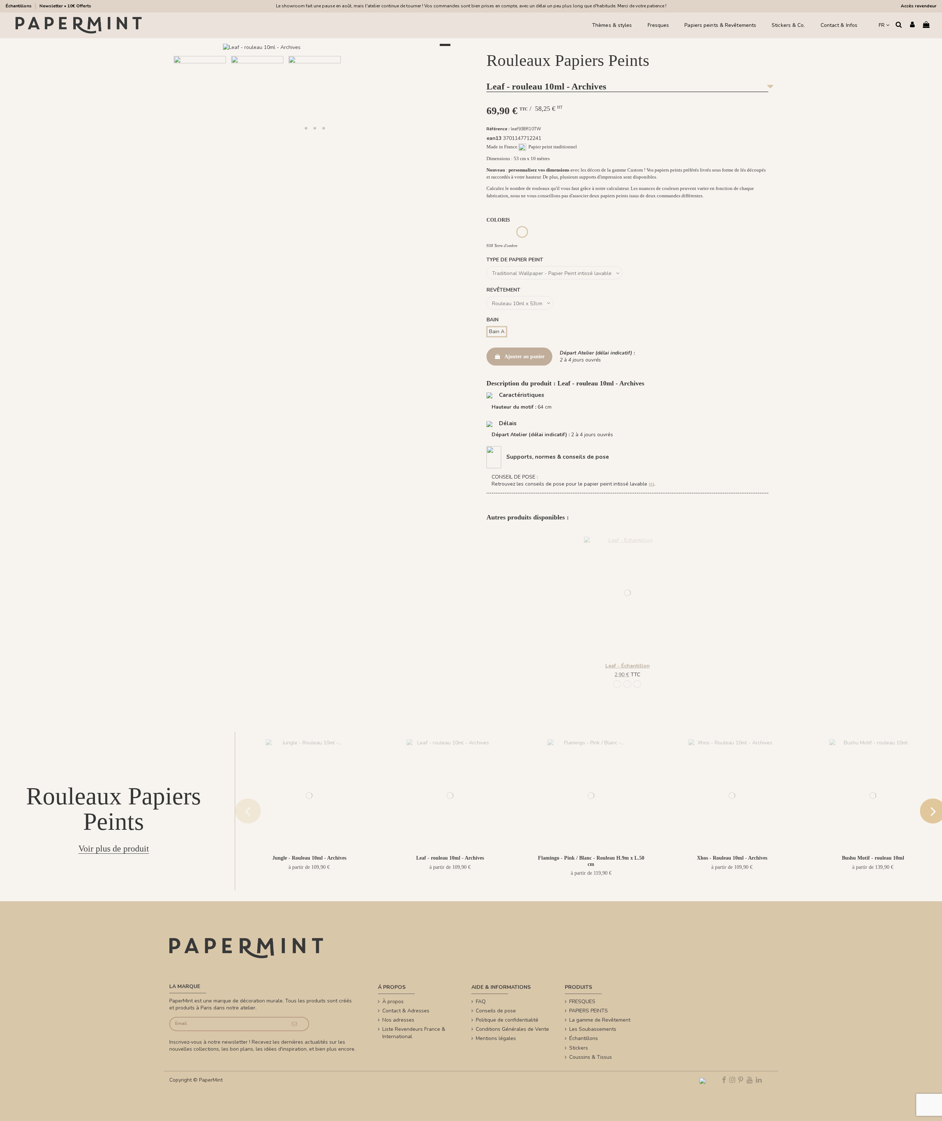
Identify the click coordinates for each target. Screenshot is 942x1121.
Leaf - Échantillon (627, 665)
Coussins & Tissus (590, 1057)
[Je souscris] (294, 1024)
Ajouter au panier (524, 356)
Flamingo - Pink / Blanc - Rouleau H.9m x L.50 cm (591, 861)
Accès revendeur (918, 6)
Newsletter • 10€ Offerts (65, 6)
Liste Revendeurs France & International (413, 1033)
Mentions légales (496, 1038)
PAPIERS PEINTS (588, 1010)
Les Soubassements (592, 1029)
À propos (393, 1001)
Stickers (578, 1047)
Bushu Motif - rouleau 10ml (873, 858)
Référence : (498, 129)
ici (651, 483)
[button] (305, 128)
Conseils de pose (496, 1010)
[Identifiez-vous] (912, 25)
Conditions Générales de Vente (512, 1029)
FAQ (481, 1001)
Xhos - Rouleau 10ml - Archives (732, 858)
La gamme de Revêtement (599, 1019)
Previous (248, 811)
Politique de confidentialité (507, 1019)
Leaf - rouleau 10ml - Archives (450, 858)
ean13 (494, 138)
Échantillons (19, 6)
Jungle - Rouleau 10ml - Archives (309, 858)
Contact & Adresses (405, 1010)
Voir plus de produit (113, 848)
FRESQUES (582, 1001)
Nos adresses (398, 1019)
